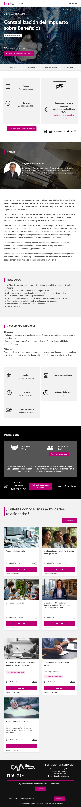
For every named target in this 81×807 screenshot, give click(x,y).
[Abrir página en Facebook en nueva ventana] (8, 776)
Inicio (5, 14)
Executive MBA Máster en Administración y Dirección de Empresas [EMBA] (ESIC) (57, 605)
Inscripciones (69, 67)
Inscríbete (21, 688)
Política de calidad (25, 803)
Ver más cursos (69, 520)
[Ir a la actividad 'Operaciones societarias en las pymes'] (59, 648)
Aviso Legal (47, 803)
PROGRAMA (31, 67)
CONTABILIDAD (20, 14)
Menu (21, 3)
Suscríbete (40, 789)
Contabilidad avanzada (15, 551)
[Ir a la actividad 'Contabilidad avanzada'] (21, 537)
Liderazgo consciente (15, 603)
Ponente (12, 67)
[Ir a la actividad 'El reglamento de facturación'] (21, 707)
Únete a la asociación (59, 454)
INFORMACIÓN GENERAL (50, 67)
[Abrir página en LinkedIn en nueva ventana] (17, 776)
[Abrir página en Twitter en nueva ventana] (13, 776)
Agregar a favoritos (63, 10)
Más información (12, 692)
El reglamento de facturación (18, 722)
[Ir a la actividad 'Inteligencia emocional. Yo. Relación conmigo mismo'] (59, 537)
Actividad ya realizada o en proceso (19, 53)
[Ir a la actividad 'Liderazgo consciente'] (21, 589)
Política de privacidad (37, 803)
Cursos (11, 14)
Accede (74, 3)
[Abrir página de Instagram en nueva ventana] (22, 776)
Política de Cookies (57, 803)
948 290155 (18, 489)
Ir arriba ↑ (59, 799)
